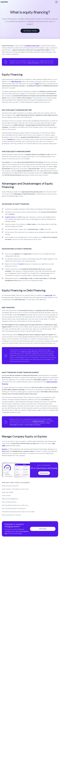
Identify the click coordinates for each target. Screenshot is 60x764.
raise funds (48, 295)
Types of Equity (6, 495)
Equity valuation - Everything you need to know (15, 489)
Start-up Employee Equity (9, 502)
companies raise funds (31, 46)
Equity (37, 84)
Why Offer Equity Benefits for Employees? (14, 508)
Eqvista (4, 449)
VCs (20, 217)
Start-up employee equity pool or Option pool (15, 505)
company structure (38, 421)
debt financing (16, 81)
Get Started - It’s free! (30, 31)
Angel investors (10, 217)
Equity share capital (7, 492)
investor (10, 139)
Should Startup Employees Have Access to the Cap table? (18, 512)
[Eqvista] (4, 2)
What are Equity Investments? (10, 486)
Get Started (44, 473)
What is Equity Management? (10, 499)
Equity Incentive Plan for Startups (11, 515)
